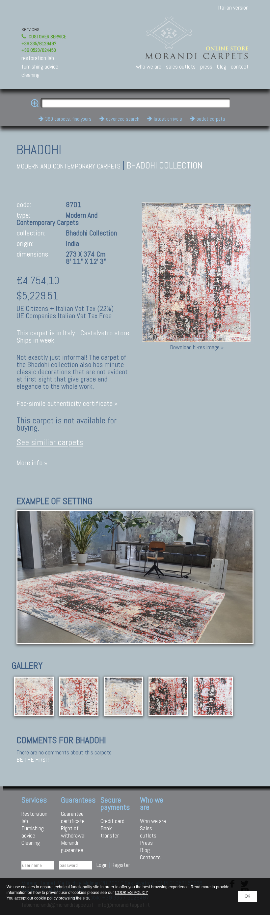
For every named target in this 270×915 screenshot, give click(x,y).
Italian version (233, 7)
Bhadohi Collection (164, 165)
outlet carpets (211, 118)
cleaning (30, 74)
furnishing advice (39, 66)
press (206, 66)
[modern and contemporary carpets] (135, 576)
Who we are (153, 821)
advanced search (122, 118)
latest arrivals (168, 118)
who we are (148, 66)
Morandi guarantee (72, 846)
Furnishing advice (32, 831)
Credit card (112, 821)
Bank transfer (109, 831)
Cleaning (30, 842)
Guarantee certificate (73, 817)
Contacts (150, 857)
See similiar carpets (49, 442)
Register (121, 865)
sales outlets (181, 66)
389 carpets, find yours (68, 118)
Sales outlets (148, 831)
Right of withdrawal (73, 831)
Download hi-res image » (197, 347)
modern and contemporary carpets (68, 166)
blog (221, 66)
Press (146, 842)
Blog (145, 850)
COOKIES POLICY (131, 892)
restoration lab (37, 58)
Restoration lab (34, 817)
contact (240, 66)
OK (247, 896)
